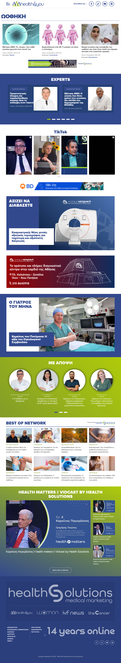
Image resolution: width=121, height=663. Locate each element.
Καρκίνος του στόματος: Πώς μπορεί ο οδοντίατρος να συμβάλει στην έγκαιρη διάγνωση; (102, 402)
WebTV (9, 641)
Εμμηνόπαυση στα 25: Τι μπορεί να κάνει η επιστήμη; (60, 48)
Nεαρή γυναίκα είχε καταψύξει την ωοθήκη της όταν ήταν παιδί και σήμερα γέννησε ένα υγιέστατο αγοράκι (99, 49)
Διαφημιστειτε (36, 630)
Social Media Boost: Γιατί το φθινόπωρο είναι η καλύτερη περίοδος (71, 449)
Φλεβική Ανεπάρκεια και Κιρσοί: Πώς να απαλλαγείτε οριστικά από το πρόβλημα (19, 477)
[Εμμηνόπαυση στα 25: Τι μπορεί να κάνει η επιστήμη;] (60, 34)
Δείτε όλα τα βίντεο (60, 570)
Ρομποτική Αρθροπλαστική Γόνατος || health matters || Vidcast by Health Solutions (103, 516)
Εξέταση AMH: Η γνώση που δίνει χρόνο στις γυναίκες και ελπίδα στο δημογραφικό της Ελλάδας (75, 99)
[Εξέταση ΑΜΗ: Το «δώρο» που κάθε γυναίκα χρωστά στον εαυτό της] (20, 34)
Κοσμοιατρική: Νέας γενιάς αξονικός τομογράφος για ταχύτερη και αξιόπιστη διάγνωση (29, 236)
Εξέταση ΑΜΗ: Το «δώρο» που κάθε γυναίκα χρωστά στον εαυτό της (18, 48)
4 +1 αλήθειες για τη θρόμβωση (20, 400)
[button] (49, 119)
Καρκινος (10, 632)
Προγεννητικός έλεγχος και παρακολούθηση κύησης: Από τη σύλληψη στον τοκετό (21, 98)
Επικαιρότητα (93, 57)
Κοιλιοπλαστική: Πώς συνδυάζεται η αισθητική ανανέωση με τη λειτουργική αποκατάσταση (101, 449)
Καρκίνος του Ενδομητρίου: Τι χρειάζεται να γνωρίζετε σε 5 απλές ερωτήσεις (46, 477)
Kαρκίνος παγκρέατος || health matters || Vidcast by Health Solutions (47, 551)
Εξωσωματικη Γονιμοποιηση (18, 630)
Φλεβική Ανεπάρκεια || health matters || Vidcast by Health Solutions (102, 539)
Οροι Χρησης (36, 627)
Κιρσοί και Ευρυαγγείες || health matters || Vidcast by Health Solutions (102, 561)
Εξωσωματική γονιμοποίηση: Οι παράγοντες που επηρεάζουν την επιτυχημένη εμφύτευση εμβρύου (73, 477)
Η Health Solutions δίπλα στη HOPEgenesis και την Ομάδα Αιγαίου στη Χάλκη (16, 449)
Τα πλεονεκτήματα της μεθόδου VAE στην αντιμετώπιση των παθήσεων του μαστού (102, 477)
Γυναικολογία (53, 55)
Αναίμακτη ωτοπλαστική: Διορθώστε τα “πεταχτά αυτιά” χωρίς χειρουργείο (47, 401)
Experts (12, 55)
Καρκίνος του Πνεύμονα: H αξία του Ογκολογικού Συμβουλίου (29, 339)
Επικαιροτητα (12, 627)
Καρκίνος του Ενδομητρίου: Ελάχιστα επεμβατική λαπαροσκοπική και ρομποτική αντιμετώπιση (74, 402)
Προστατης (11, 636)
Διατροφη (11, 634)
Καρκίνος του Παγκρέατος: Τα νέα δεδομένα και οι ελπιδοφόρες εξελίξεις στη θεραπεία (46, 449)
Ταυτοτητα (35, 632)
